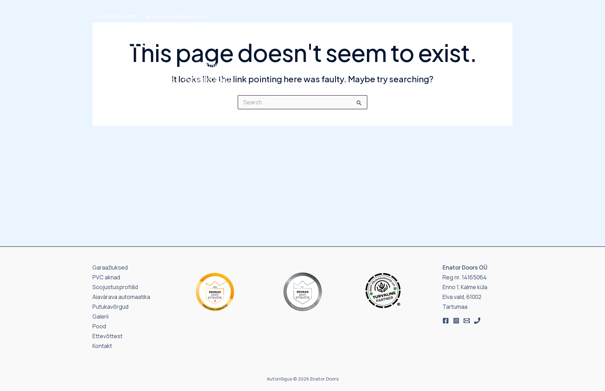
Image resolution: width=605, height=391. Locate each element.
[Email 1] (467, 320)
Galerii (413, 72)
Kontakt (445, 72)
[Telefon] (477, 320)
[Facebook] (446, 320)
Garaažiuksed (121, 65)
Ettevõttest (485, 72)
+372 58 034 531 (117, 16)
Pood (386, 72)
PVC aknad (201, 65)
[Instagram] (456, 320)
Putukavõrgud (206, 79)
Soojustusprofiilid (267, 65)
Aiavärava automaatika (136, 79)
